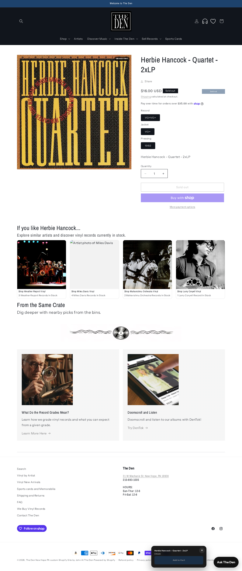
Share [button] (148, 81)
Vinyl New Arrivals (28, 482)
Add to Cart (179, 560)
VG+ (149, 132)
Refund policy (126, 560)
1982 (150, 146)
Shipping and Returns (31, 495)
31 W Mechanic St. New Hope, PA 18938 (146, 476)
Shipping (146, 96)
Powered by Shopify (104, 560)
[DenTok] (205, 21)
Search (21, 469)
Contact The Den (28, 515)
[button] (21, 21)
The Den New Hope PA (38, 560)
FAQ (19, 502)
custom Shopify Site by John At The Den (71, 560)
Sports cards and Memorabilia (36, 489)
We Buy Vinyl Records (31, 508)
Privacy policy (144, 560)
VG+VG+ (152, 118)
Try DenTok (136, 428)
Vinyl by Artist (26, 475)
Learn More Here (34, 433)
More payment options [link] (182, 206)
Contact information (208, 560)
